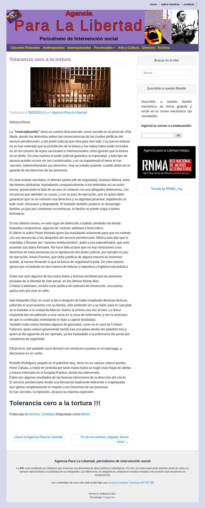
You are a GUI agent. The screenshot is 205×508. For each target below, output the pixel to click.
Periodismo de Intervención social (79, 38)
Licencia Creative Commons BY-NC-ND (131, 482)
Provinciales (103, 47)
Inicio (153, 4)
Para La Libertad (78, 25)
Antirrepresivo (54, 47)
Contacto (189, 4)
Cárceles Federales (25, 47)
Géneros (148, 47)
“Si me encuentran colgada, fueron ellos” (104, 439)
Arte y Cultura (128, 47)
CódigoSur (109, 497)
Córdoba (47, 414)
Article (85, 414)
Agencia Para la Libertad (69, 112)
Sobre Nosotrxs (170, 4)
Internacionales (79, 47)
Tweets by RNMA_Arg (166, 188)
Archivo (164, 47)
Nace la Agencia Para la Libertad (38, 437)
